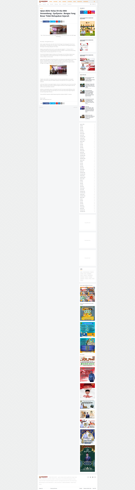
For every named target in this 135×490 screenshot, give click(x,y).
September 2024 (87, 158)
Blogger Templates (46, 488)
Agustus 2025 (87, 141)
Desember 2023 (87, 172)
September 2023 (87, 177)
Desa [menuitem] (60, 1)
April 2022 (87, 203)
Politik (90, 278)
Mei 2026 (87, 128)
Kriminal (82, 273)
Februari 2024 (87, 169)
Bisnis (60, 4)
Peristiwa (86, 278)
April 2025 (87, 147)
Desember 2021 (87, 209)
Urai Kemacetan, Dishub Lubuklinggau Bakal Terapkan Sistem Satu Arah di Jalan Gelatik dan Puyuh (89, 101)
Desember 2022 (87, 191)
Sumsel (82, 280)
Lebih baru (41, 107)
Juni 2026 (87, 127)
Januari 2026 (87, 135)
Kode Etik (94, 488)
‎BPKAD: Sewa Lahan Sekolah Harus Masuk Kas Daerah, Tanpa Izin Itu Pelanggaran (90, 117)
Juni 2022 (87, 200)
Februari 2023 (87, 188)
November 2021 (87, 211)
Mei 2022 (87, 202)
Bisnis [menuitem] (74, 1)
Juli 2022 (87, 199)
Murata (82, 275)
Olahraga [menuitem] (70, 1)
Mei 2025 (87, 146)
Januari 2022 (87, 208)
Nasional (44, 4)
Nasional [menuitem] (55, 1)
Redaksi (80, 488)
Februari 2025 (87, 150)
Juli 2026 (87, 125)
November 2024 (87, 155)
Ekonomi (51, 4)
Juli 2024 (87, 161)
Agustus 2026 (87, 124)
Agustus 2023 (87, 178)
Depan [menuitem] (50, 1)
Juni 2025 (87, 144)
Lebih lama (75, 107)
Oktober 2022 (87, 194)
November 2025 (87, 136)
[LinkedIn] (59, 21)
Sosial (93, 278)
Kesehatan (64, 4)
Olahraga (56, 4)
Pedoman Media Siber (87, 488)
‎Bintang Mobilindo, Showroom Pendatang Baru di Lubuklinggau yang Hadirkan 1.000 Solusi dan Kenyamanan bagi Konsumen (89, 93)
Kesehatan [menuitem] (79, 1)
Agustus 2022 (87, 197)
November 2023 (87, 174)
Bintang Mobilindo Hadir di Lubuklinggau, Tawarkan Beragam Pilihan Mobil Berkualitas (90, 79)
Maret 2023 (87, 186)
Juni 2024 (87, 163)
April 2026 (87, 130)
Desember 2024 (87, 153)
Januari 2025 (87, 152)
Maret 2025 (87, 149)
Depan (40, 4)
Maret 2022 (87, 205)
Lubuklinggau (89, 273)
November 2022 (87, 192)
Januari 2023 (87, 189)
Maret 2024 (87, 167)
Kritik (85, 273)
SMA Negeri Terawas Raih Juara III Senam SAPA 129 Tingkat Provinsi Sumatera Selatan (90, 86)
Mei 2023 (87, 183)
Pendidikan (70, 4)
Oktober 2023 (87, 175)
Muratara (85, 275)
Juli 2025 (87, 142)
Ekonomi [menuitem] (64, 1)
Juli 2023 (87, 180)
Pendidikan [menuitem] (85, 1)
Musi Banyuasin (90, 275)
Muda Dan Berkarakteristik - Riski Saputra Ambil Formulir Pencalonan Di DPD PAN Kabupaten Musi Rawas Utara (89, 109)
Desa (48, 4)
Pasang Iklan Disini (87, 222)
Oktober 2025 (87, 138)
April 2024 (87, 166)
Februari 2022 (87, 206)
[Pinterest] (57, 21)
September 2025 (87, 139)
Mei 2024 (87, 164)
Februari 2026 (87, 133)
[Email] (61, 21)
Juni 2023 (87, 181)
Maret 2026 (87, 132)
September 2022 (87, 195)
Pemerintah (82, 278)
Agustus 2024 (87, 160)
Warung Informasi (54, 488)
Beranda (41, 8)
